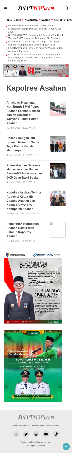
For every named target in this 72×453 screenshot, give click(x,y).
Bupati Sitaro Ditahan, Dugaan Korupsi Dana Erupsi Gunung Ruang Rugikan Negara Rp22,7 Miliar (34, 43)
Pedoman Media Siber (42, 425)
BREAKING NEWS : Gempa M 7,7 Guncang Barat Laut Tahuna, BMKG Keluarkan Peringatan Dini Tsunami (35, 37)
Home (8, 19)
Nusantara (31, 19)
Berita (17, 19)
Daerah (45, 19)
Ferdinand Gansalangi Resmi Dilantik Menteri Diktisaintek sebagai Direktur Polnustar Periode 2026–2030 (35, 28)
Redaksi (26, 425)
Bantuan (17, 425)
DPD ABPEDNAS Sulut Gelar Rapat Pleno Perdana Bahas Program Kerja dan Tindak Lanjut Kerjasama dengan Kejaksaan (34, 57)
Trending (59, 19)
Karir (56, 425)
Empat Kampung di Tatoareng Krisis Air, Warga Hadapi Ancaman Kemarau (35, 49)
